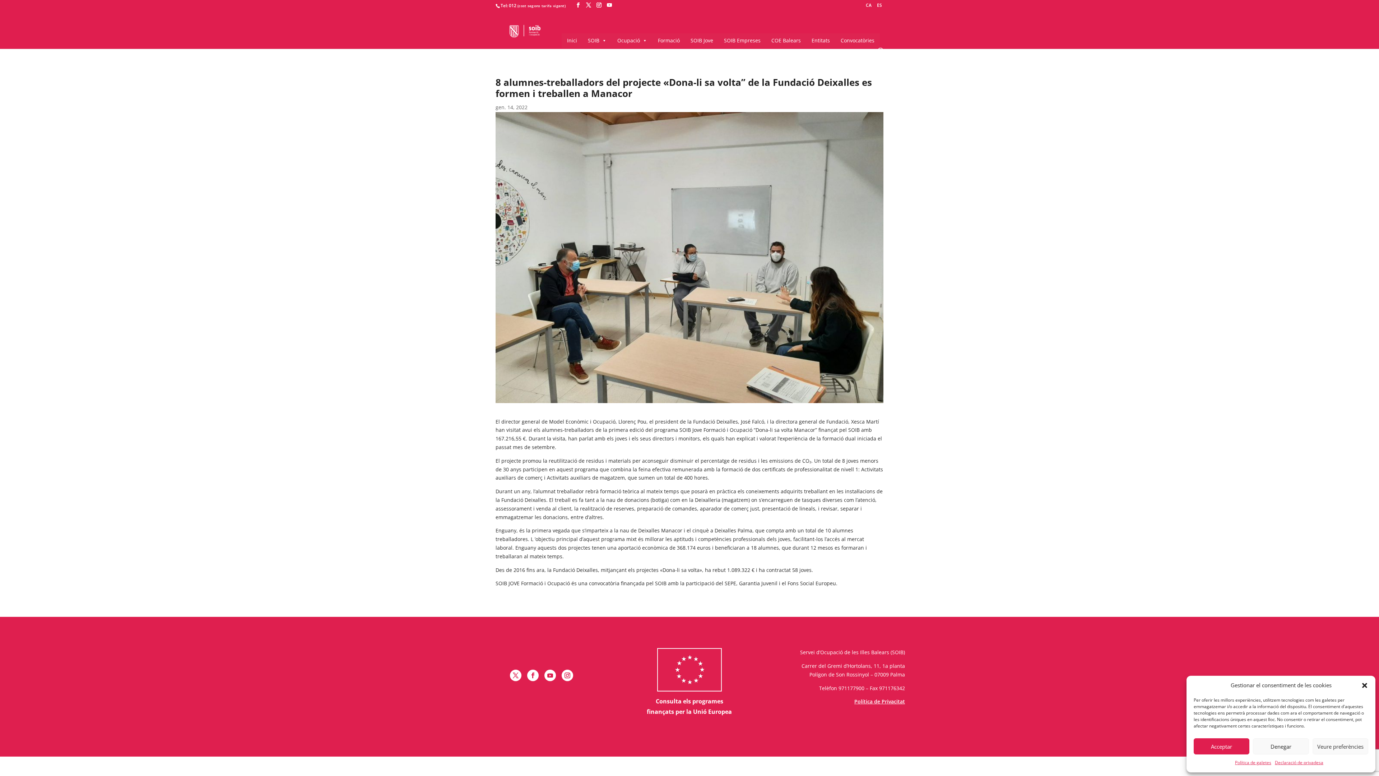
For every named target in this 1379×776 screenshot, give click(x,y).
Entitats (821, 40)
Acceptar (1221, 746)
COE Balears (786, 40)
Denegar (1281, 746)
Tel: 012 (508, 6)
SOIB (593, 40)
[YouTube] (609, 5)
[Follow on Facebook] (533, 675)
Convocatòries (857, 40)
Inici (572, 40)
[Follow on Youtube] (550, 675)
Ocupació (628, 40)
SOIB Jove (702, 40)
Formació (669, 40)
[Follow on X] (515, 675)
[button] (1364, 685)
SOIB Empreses (742, 40)
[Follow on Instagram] (567, 675)
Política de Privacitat (879, 701)
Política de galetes (1253, 762)
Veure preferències (1340, 746)
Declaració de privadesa (1299, 762)
